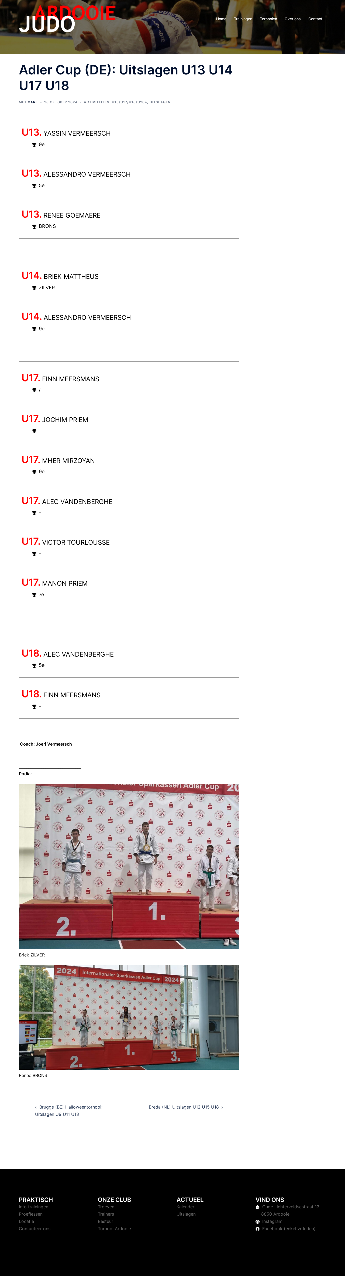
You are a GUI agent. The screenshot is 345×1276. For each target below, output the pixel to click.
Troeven (106, 1206)
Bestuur (105, 1221)
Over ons (293, 18)
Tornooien (268, 18)
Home (221, 18)
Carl (33, 102)
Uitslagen (160, 102)
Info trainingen (33, 1206)
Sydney (133, 1267)
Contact (315, 18)
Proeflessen (31, 1214)
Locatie (26, 1221)
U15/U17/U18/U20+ (129, 102)
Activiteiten (96, 102)
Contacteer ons (34, 1228)
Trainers (106, 1214)
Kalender (185, 1206)
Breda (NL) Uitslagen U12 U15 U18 (184, 1107)
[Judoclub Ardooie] (67, 18)
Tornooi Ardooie (114, 1228)
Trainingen (243, 18)
